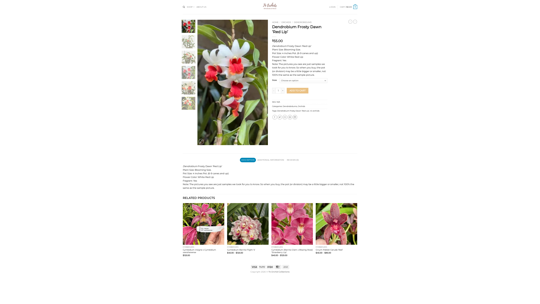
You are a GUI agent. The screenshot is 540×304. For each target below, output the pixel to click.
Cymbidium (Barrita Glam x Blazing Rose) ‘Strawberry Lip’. (292, 251)
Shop (190, 7)
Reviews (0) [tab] (293, 160)
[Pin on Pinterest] (290, 117)
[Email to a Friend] (285, 117)
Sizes (274, 80)
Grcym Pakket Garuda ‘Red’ (329, 250)
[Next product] (350, 22)
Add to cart (298, 90)
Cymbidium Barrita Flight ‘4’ (241, 250)
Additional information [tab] (270, 160)
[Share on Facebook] (274, 117)
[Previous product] (355, 22)
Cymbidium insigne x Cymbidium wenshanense (199, 251)
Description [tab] (248, 160)
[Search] (184, 7)
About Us (201, 7)
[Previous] (202, 82)
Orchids (286, 22)
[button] (332, 7)
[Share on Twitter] (279, 117)
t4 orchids (314, 111)
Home (275, 22)
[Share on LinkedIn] (295, 117)
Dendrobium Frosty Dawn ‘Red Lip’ (293, 111)
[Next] (263, 82)
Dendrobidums (303, 22)
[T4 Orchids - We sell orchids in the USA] (270, 7)
